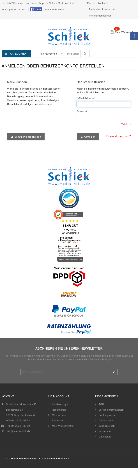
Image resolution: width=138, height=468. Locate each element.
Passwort (82, 111)
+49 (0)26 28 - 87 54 (14, 9)
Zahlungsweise (107, 415)
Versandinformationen (111, 409)
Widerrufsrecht (107, 425)
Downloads (105, 436)
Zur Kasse (58, 420)
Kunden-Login (60, 404)
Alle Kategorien (48, 53)
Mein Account (59, 415)
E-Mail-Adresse (85, 98)
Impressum (105, 431)
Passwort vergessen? (118, 136)
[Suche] (84, 53)
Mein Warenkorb (54, 9)
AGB (101, 404)
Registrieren (59, 409)
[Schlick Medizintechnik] (69, 36)
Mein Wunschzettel (62, 425)
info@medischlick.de (18, 431)
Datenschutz (106, 420)
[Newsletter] (114, 372)
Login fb (35, 9)
